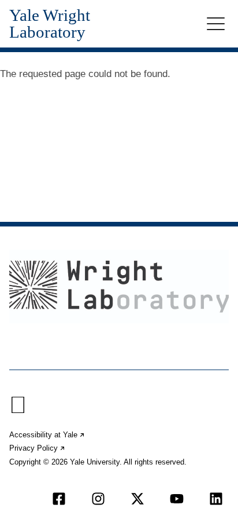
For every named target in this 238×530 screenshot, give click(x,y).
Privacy (37, 448)
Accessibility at (47, 434)
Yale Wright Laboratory (49, 24)
